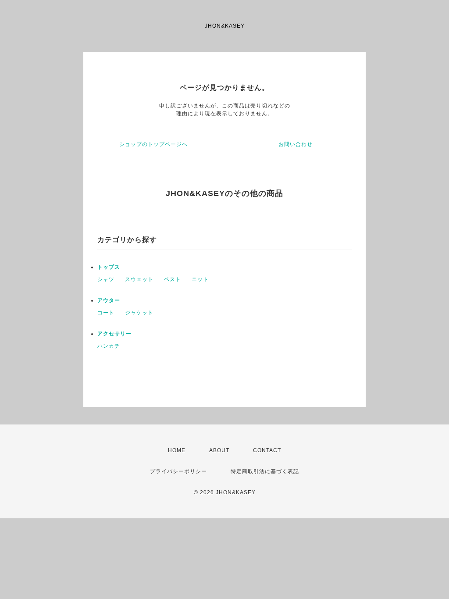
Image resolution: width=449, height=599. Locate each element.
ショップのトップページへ (153, 144)
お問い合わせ (295, 144)
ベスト (172, 279)
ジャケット (139, 313)
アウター (108, 300)
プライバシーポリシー (178, 471)
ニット (200, 279)
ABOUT (219, 450)
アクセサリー (114, 334)
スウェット (139, 279)
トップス (108, 267)
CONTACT (267, 450)
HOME (176, 450)
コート (105, 313)
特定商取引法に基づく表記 (265, 471)
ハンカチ (108, 346)
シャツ (105, 279)
